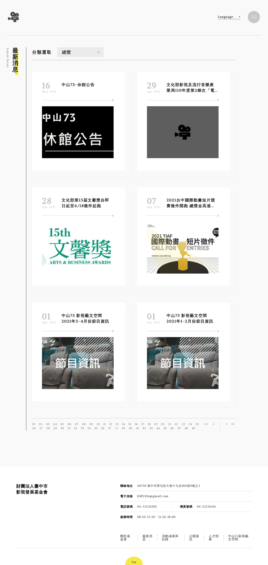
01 (33, 424)
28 (48, 428)
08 (84, 424)
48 (186, 428)
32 (75, 428)
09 (91, 424)
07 (76, 424)
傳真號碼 (186, 506)
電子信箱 (126, 496)
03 (48, 424)
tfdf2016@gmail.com (152, 496)
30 (62, 428)
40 (130, 428)
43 (151, 428)
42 (144, 428)
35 (96, 428)
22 (176, 424)
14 (123, 424)
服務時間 (126, 516)
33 (82, 428)
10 (98, 424)
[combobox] (80, 52)
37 (109, 428)
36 (103, 428)
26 (34, 428)
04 (55, 424)
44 (158, 428)
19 (155, 424)
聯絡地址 (126, 485)
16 (136, 424)
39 (123, 428)
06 (69, 424)
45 (165, 428)
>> (232, 424)
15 (130, 424)
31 (69, 428)
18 (149, 424)
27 (41, 428)
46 (172, 428)
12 (110, 424)
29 (55, 428)
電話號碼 (126, 506)
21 (169, 424)
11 (104, 424)
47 (179, 428)
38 (116, 428)
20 (163, 424)
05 (62, 424)
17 (142, 424)
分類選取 (42, 52)
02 (41, 424)
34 (89, 428)
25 (197, 424)
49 (193, 428)
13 (117, 424)
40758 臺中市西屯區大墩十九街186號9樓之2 (168, 486)
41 (137, 428)
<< (206, 424)
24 (190, 424)
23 (183, 424)
